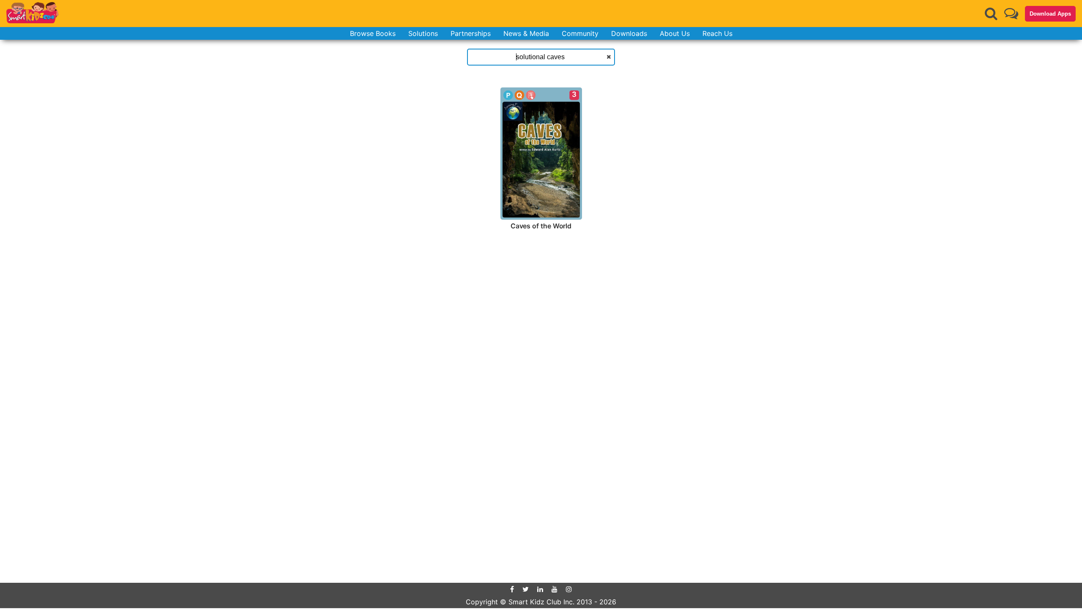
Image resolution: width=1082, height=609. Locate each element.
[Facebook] (512, 589)
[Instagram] (569, 589)
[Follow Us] (1011, 13)
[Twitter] (525, 589)
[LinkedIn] (540, 589)
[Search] (991, 13)
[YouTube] (554, 589)
